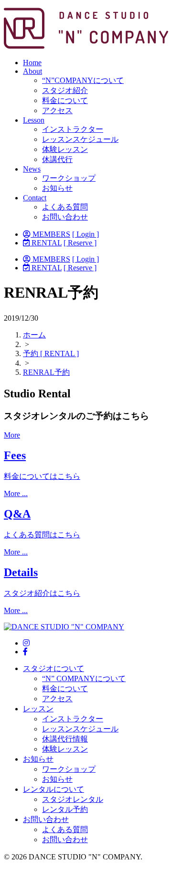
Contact (34, 198)
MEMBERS (50, 234)
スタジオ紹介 (65, 90)
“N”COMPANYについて (83, 80)
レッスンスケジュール (80, 139)
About (32, 71)
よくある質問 (65, 207)
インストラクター (72, 129)
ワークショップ (69, 178)
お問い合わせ (65, 217)
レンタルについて (53, 789)
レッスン (38, 709)
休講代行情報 (65, 739)
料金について (65, 100)
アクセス (57, 110)
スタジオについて (53, 668)
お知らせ (57, 188)
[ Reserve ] (80, 243)
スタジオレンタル (72, 799)
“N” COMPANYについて (84, 678)
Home (32, 62)
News (32, 169)
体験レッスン (65, 149)
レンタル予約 (65, 809)
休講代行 (57, 159)
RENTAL (46, 243)
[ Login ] (85, 234)
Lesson (33, 120)
